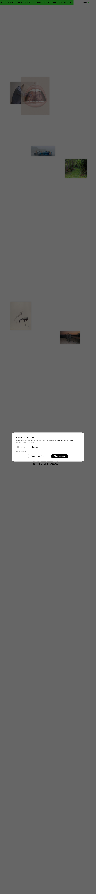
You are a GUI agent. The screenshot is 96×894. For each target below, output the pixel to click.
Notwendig (23, 447)
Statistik (35, 447)
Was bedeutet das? (21, 451)
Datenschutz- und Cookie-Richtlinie (24, 442)
